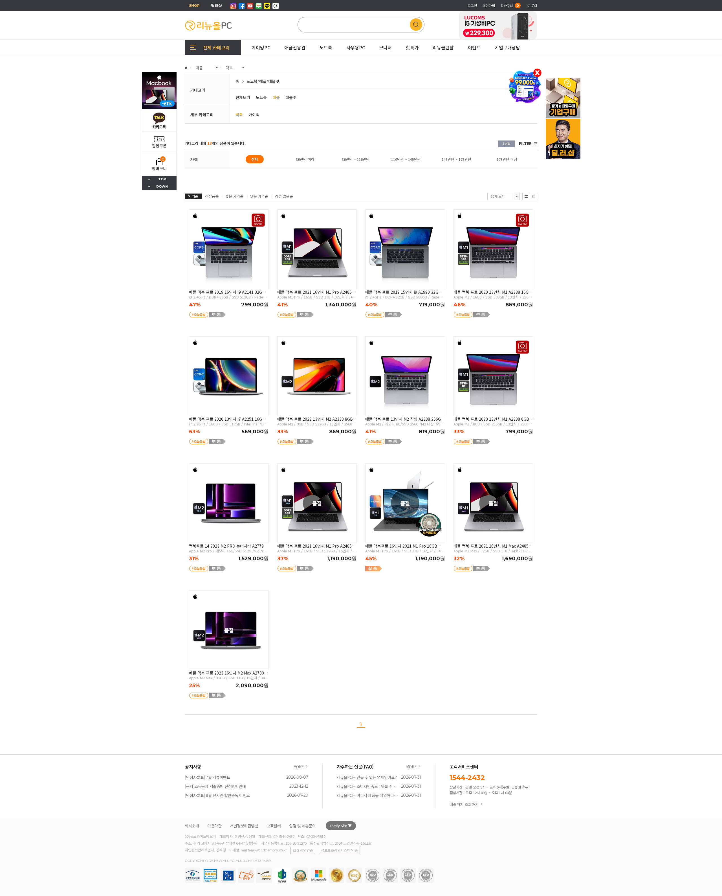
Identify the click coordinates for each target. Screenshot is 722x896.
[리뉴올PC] (209, 25)
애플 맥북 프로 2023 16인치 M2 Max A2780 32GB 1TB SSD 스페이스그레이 (226, 673)
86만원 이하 (305, 159)
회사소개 (192, 826)
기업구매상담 (507, 40)
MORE (298, 766)
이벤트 (474, 47)
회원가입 (489, 5)
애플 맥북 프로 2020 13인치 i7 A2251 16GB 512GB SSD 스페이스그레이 (227, 419)
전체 (254, 159)
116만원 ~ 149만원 (406, 159)
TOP (162, 179)
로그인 (472, 5)
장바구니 (510, 5)
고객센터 (274, 826)
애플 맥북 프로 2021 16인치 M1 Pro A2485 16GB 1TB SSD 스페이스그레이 (314, 292)
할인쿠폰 (159, 145)
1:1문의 (531, 5)
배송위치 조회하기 (464, 804)
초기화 (506, 143)
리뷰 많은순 (284, 196)
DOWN (162, 186)
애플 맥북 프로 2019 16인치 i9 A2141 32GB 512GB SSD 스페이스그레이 (227, 292)
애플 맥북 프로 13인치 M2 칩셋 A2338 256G (403, 419)
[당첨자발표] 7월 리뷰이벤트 (207, 777)
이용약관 (214, 826)
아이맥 (253, 114)
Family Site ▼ (341, 825)
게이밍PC (261, 47)
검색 (417, 24)
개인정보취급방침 (244, 826)
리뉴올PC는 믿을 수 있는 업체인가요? (367, 777)
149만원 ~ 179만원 (456, 159)
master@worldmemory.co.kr (264, 850)
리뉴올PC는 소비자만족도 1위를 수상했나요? (367, 786)
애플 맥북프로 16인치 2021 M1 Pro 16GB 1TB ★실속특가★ (401, 546)
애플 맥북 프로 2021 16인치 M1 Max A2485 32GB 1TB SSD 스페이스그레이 (491, 546)
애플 (276, 97)
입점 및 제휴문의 (302, 826)
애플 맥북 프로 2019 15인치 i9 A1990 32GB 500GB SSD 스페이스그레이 (403, 292)
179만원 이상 (507, 159)
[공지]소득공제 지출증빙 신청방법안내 (215, 786)
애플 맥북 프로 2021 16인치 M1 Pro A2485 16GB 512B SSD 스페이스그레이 (314, 546)
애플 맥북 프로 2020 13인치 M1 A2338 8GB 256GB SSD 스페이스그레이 (491, 419)
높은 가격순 (234, 196)
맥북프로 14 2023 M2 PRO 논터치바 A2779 (226, 546)
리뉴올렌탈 (443, 47)
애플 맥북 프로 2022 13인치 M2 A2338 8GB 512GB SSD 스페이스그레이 (315, 419)
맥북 (239, 114)
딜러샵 (216, 5)
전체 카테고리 (216, 47)
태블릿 (290, 97)
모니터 (385, 47)
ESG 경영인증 (303, 850)
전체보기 (242, 97)
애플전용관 (294, 47)
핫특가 (412, 47)
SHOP (194, 5)
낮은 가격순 (259, 196)
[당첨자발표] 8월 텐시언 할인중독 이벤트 (217, 795)
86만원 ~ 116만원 (355, 159)
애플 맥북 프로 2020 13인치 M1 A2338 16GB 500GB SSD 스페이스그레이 (492, 292)
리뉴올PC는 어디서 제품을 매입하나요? (367, 795)
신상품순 (212, 196)
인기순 (193, 196)
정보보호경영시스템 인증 (339, 850)
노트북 (326, 47)
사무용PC (355, 47)
